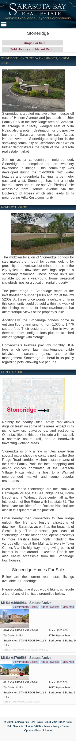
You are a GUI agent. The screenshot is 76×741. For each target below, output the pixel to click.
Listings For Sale (33, 43)
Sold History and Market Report (33, 49)
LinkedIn (47, 730)
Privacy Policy (51, 726)
